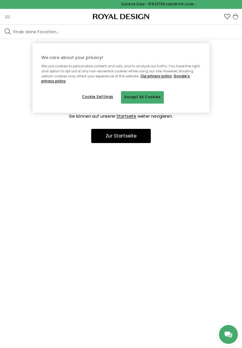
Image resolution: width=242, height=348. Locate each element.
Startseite (126, 116)
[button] (227, 16)
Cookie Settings (97, 96)
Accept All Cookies (142, 97)
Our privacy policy (156, 76)
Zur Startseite (121, 135)
